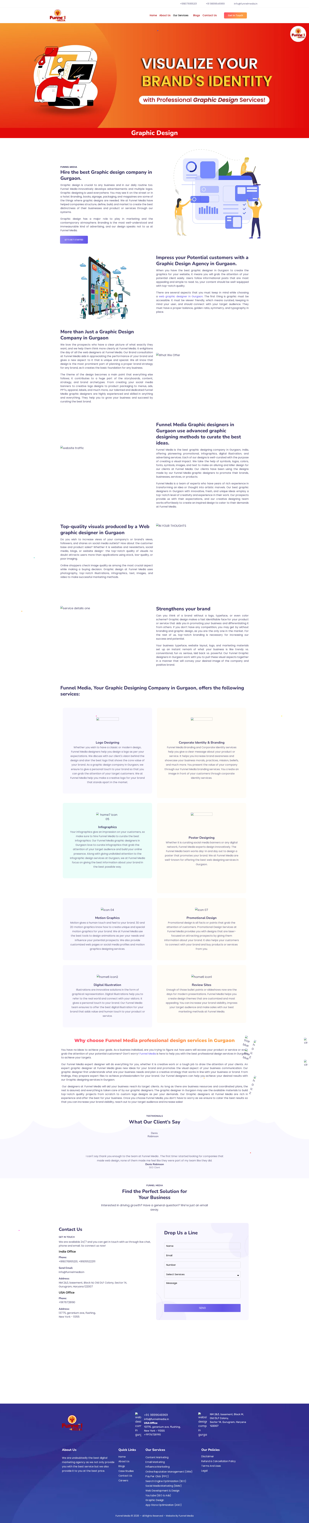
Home (153, 15)
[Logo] (57, 15)
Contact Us (209, 15)
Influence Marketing (157, 1467)
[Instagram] (69, 1479)
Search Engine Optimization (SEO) (165, 1481)
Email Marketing (155, 1462)
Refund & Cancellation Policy (218, 1461)
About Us (165, 15)
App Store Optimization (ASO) (163, 1505)
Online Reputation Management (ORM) (169, 1471)
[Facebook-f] (63, 1479)
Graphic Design (154, 1500)
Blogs (196, 15)
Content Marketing (157, 1457)
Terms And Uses (211, 1466)
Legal (204, 1471)
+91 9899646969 (215, 3)
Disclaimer (207, 1456)
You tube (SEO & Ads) (158, 1495)
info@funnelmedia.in (246, 3)
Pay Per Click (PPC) (157, 1476)
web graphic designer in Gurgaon (181, 296)
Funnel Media (147, 1054)
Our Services (180, 15)
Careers (123, 1480)
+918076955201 (188, 3)
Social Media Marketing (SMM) (163, 1486)
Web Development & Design (162, 1490)
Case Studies (126, 1471)
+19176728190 (67, 1302)
